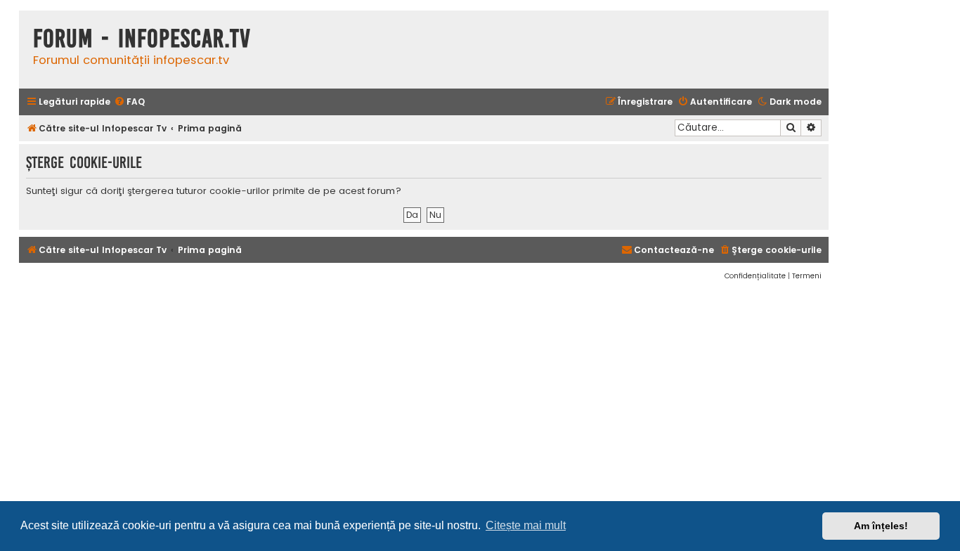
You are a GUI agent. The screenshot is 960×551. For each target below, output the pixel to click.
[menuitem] (129, 102)
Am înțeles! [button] (881, 525)
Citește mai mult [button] (526, 525)
